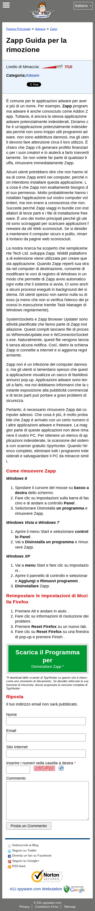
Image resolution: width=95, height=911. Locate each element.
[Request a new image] (61, 768)
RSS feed (18, 866)
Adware (40, 29)
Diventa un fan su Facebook (31, 855)
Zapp (53, 29)
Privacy (24, 906)
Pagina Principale (18, 29)
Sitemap (70, 906)
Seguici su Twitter (24, 850)
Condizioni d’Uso (47, 906)
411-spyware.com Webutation (36, 889)
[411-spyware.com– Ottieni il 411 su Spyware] (41, 10)
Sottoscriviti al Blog (25, 845)
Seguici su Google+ (25, 860)
